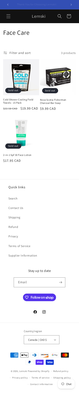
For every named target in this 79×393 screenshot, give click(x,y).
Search (13, 198)
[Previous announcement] (7, 4)
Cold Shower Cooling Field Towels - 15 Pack (18, 101)
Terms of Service (19, 246)
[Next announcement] (71, 4)
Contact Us (15, 208)
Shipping (14, 217)
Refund (13, 227)
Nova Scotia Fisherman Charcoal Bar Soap (53, 101)
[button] (8, 16)
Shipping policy (62, 377)
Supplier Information (22, 255)
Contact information (41, 384)
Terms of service (40, 377)
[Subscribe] (60, 282)
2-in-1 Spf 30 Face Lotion (17, 154)
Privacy (13, 236)
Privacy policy (20, 377)
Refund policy (60, 371)
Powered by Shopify (39, 371)
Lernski (23, 371)
